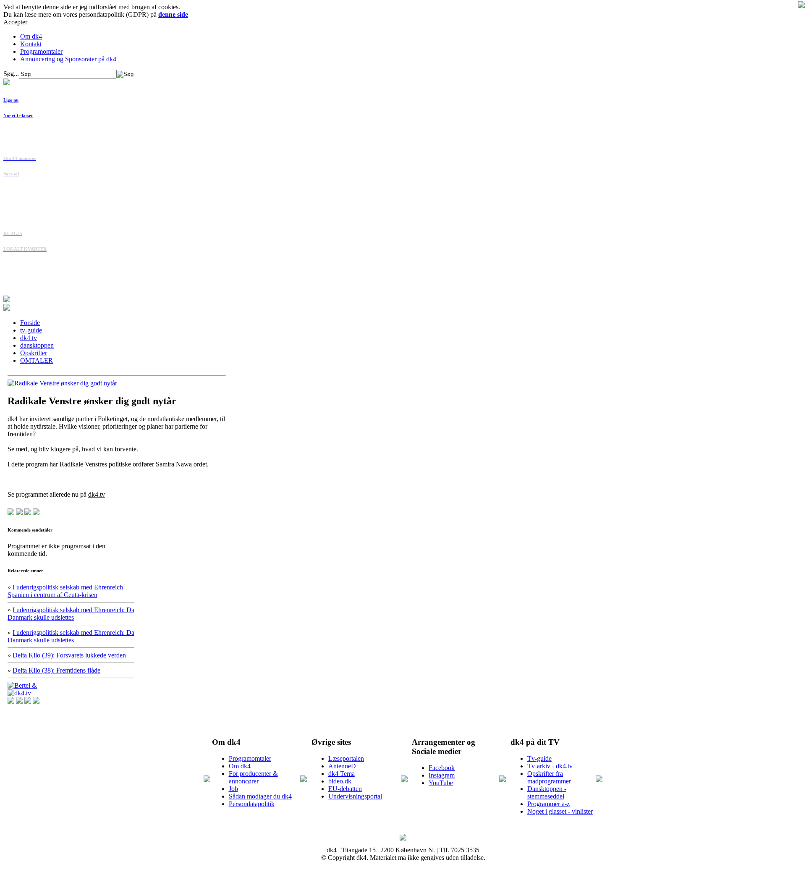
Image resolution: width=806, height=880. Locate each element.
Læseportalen (346, 758)
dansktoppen (37, 345)
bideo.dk (339, 781)
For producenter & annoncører (253, 777)
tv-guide (31, 330)
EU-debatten (345, 788)
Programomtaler (41, 51)
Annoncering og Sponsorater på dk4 (68, 59)
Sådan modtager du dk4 (260, 796)
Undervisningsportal (355, 796)
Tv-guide (539, 758)
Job (233, 788)
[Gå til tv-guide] (6, 308)
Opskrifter (33, 352)
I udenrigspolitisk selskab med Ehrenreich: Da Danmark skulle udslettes (71, 613)
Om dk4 (31, 36)
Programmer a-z (548, 803)
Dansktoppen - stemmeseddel (546, 792)
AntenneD (342, 766)
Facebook (442, 767)
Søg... (11, 73)
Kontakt (31, 43)
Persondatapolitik (252, 803)
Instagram (442, 775)
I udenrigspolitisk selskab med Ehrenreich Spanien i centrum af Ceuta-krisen (65, 591)
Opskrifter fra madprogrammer (549, 777)
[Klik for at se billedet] (62, 383)
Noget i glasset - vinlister (560, 811)
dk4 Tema (341, 773)
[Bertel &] (22, 685)
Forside (30, 322)
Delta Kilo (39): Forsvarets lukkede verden (69, 655)
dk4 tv (28, 337)
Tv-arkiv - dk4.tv (550, 766)
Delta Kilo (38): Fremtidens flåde (56, 670)
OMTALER (36, 360)
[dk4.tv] (19, 693)
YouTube (441, 782)
